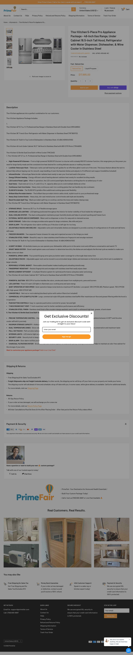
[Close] (91, 313)
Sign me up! (66, 337)
